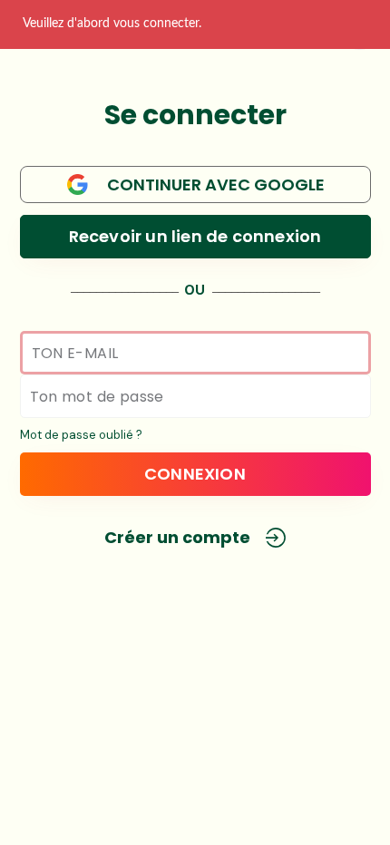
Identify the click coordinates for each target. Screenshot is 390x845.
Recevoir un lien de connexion (195, 236)
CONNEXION (195, 473)
